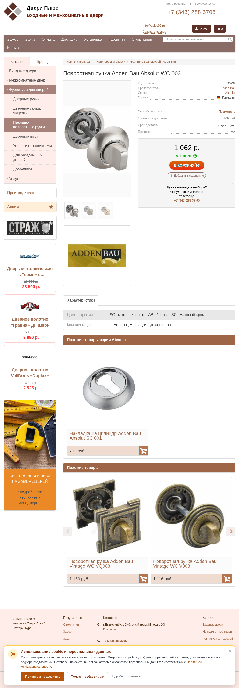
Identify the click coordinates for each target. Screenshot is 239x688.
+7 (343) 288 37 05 (187, 200)
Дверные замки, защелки (27, 110)
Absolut (230, 92)
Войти (203, 29)
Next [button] (230, 531)
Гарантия (117, 39)
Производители (20, 193)
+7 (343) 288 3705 (192, 12)
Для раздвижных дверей (27, 157)
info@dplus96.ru (154, 25)
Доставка (69, 39)
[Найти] (230, 39)
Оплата (48, 39)
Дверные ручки (26, 99)
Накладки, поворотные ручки (29, 124)
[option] (107, 402)
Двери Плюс (42, 8)
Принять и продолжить (42, 676)
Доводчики (22, 169)
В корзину (184, 165)
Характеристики (81, 300)
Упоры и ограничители (32, 146)
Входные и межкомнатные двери (65, 15)
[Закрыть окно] (230, 651)
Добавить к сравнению (188, 175)
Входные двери (22, 71)
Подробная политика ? (126, 676)
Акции (13, 207)
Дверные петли (26, 136)
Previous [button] (67, 531)
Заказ (30, 39)
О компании (142, 39)
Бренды (43, 62)
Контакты (15, 48)
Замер (12, 39)
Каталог (17, 62)
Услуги (15, 179)
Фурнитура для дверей (29, 90)
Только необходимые (87, 676)
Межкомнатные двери (28, 80)
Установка (93, 39)
